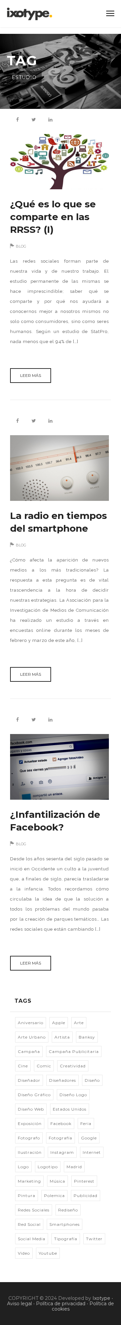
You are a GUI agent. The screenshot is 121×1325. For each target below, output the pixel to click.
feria (85, 1123)
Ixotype (101, 1298)
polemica (54, 1195)
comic (44, 1065)
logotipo (48, 1166)
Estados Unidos (69, 1109)
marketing (29, 1181)
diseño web (31, 1109)
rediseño (68, 1209)
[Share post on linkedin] (50, 120)
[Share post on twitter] (34, 120)
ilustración (30, 1152)
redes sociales (33, 1209)
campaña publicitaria (74, 1051)
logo (23, 1166)
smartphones (64, 1224)
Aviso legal (19, 1304)
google (89, 1137)
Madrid (74, 1166)
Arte (79, 1022)
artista (62, 1037)
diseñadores (62, 1080)
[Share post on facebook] (17, 120)
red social (29, 1224)
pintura (26, 1195)
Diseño (92, 1080)
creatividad (73, 1065)
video (24, 1253)
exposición (30, 1123)
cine (23, 1065)
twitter (94, 1238)
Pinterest (84, 1181)
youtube (48, 1253)
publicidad (85, 1195)
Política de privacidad (60, 1304)
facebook (61, 1123)
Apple (58, 1022)
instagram (62, 1152)
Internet (92, 1152)
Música (57, 1181)
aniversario (30, 1022)
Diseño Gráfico (34, 1094)
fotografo (29, 1137)
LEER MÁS (30, 375)
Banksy (87, 1037)
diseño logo (73, 1094)
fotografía (60, 1137)
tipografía (65, 1238)
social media (31, 1238)
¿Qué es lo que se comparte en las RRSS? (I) (53, 216)
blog (21, 246)
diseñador (29, 1080)
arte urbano (32, 1037)
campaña (29, 1051)
